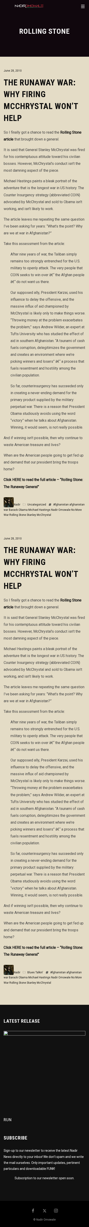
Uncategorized (36, 504)
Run (8, 1119)
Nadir (17, 504)
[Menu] (83, 6)
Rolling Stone (17, 515)
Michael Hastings (39, 509)
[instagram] (56, 1211)
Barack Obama (18, 509)
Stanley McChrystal (39, 515)
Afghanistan (61, 504)
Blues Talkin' (35, 972)
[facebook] (33, 1211)
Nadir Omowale (61, 509)
